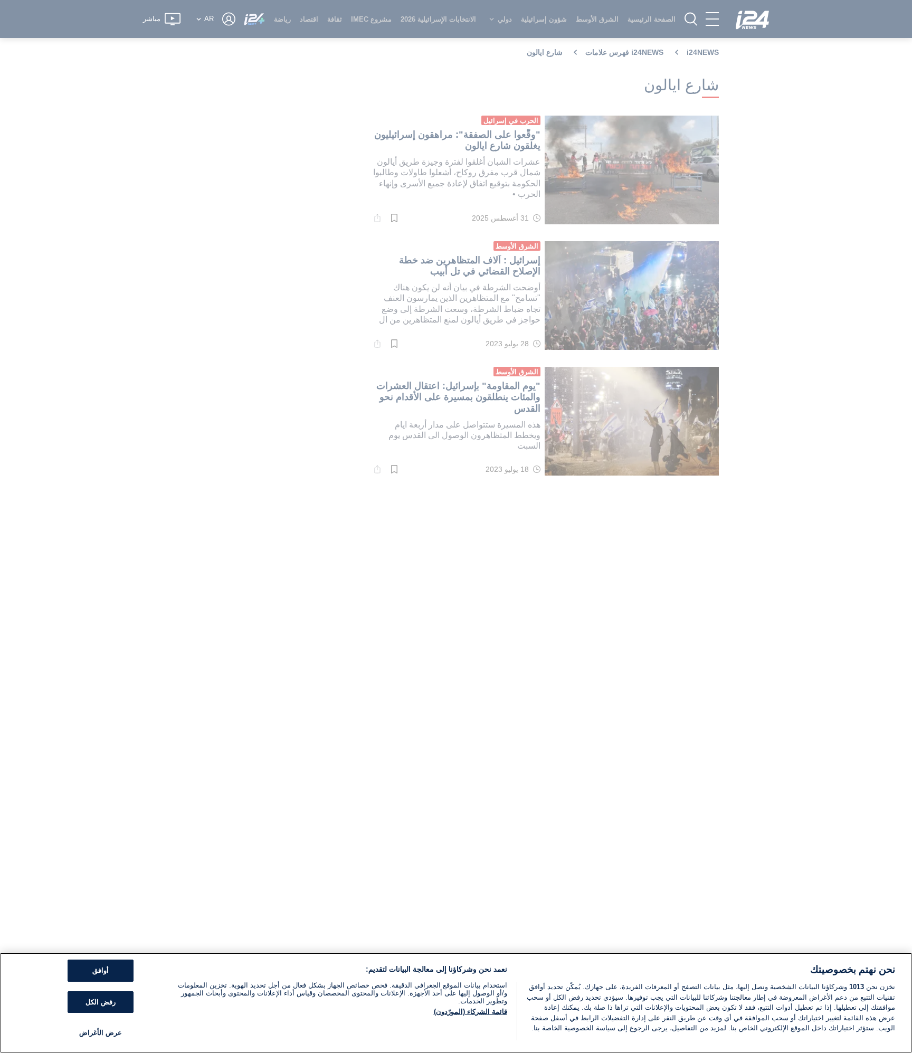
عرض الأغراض (100, 1033)
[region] (456, 1003)
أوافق (100, 970)
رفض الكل (101, 1002)
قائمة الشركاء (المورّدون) (470, 1012)
